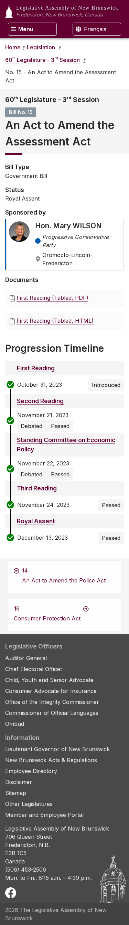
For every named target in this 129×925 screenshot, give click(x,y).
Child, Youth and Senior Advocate (49, 680)
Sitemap (15, 792)
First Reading (36, 368)
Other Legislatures (29, 803)
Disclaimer (18, 782)
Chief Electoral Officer (34, 669)
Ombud (14, 723)
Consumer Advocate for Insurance (51, 691)
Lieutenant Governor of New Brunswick (57, 749)
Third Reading (37, 488)
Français (94, 29)
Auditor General (26, 658)
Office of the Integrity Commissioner (52, 701)
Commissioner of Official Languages (51, 712)
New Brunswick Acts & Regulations (51, 760)
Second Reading (40, 400)
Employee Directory (31, 771)
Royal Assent (36, 521)
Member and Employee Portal (44, 814)
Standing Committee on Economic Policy (66, 444)
